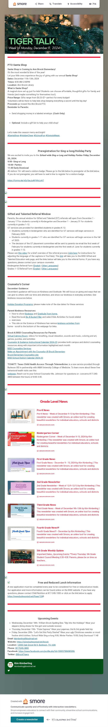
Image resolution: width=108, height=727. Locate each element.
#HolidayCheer (26, 135)
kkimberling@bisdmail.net (25, 638)
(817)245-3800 (22, 648)
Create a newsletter (27, 719)
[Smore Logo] (20, 4)
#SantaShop (13, 135)
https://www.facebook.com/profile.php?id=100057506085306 (47, 651)
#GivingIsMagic (53, 135)
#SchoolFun (39, 135)
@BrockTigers (22, 654)
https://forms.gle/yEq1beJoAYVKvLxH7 (26, 180)
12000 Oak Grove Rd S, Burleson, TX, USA (36, 645)
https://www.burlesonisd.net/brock (33, 642)
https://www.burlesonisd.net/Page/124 (25, 596)
